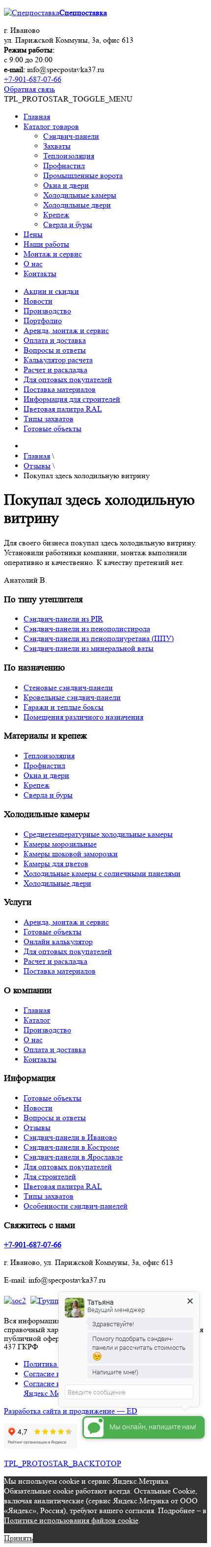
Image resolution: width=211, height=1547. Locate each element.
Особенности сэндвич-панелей (76, 1206)
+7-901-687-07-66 (32, 79)
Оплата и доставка (55, 340)
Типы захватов (49, 418)
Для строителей (50, 1176)
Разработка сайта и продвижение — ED (70, 1411)
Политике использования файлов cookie (71, 1520)
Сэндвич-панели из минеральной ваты (89, 648)
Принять (18, 1538)
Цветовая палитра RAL (63, 408)
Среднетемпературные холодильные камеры (98, 834)
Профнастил (64, 165)
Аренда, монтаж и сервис (66, 330)
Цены (33, 234)
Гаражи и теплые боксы (64, 707)
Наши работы (46, 244)
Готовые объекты (52, 428)
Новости (38, 301)
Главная (37, 116)
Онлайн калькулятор (58, 941)
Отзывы (37, 1127)
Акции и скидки (51, 291)
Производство (47, 310)
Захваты (57, 146)
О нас (33, 263)
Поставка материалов (60, 389)
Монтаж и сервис (53, 253)
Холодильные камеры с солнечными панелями (102, 873)
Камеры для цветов (56, 863)
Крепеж (56, 214)
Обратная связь (29, 89)
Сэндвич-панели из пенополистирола (87, 628)
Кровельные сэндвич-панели (72, 697)
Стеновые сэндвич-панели (68, 687)
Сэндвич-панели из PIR (63, 618)
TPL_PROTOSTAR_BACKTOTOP (62, 1463)
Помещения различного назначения (83, 717)
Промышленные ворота (83, 175)
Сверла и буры (67, 224)
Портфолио (43, 320)
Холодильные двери (77, 204)
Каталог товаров (51, 126)
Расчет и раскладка (55, 369)
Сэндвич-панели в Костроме (71, 1147)
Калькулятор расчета (58, 359)
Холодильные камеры (79, 195)
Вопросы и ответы (55, 350)
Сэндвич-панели (71, 136)
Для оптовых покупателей (68, 379)
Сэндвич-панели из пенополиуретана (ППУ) (99, 638)
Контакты (40, 273)
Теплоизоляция (68, 155)
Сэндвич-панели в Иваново (70, 1137)
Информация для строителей (72, 399)
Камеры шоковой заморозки (71, 853)
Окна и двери (66, 185)
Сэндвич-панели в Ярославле (73, 1156)
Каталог (37, 1020)
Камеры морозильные (60, 844)
